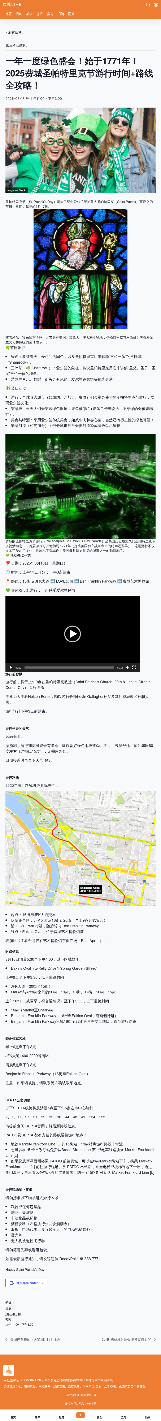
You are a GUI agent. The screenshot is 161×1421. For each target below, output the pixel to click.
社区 (8, 14)
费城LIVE (91, 1394)
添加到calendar (27, 1283)
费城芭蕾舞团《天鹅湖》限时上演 (35, 1339)
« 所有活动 (13, 32)
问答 (71, 14)
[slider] (69, 667)
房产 (39, 14)
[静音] (127, 667)
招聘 (60, 14)
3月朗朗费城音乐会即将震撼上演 (127, 1339)
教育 (50, 14)
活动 (19, 14)
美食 (29, 14)
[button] (72, 634)
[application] (72, 634)
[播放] (11, 667)
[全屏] (134, 667)
